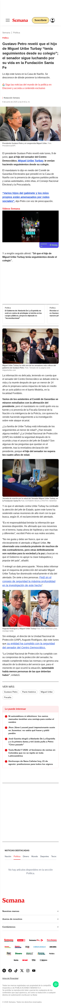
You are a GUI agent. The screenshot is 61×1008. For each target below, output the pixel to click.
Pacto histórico (29, 692)
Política (16, 32)
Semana (6, 32)
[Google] (4, 970)
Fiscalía (7, 697)
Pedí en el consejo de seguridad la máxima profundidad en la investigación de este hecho (28, 581)
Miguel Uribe (47, 692)
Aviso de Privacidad (13, 978)
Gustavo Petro (10, 692)
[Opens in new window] (10, 970)
